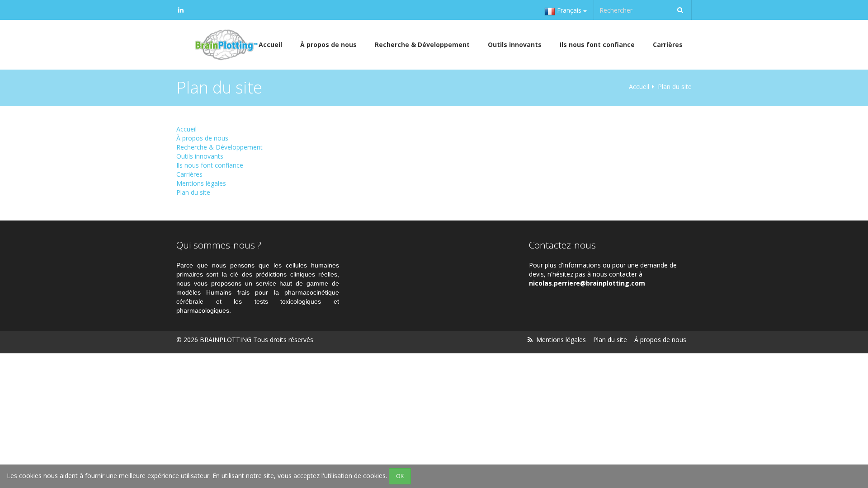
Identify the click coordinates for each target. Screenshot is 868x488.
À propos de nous (328, 44)
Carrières (668, 44)
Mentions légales (201, 183)
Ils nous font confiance (597, 44)
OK (400, 476)
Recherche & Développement (422, 44)
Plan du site (193, 192)
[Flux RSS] (529, 339)
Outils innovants (515, 44)
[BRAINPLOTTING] (224, 45)
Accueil (639, 86)
